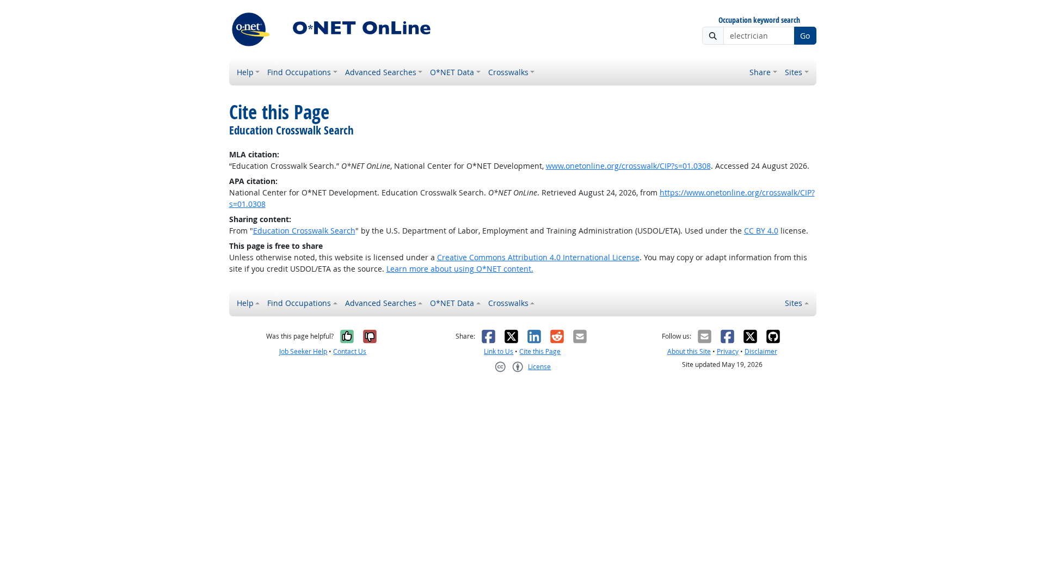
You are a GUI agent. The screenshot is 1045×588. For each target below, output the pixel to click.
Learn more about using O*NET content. (459, 269)
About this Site (689, 351)
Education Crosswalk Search (304, 230)
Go (805, 35)
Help (245, 72)
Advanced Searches (380, 72)
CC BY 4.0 (761, 230)
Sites (793, 72)
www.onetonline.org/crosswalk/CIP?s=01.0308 (628, 166)
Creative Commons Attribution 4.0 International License (538, 257)
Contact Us (349, 351)
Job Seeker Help (303, 351)
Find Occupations (299, 72)
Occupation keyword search (759, 20)
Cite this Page (540, 351)
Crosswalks (508, 72)
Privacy (728, 351)
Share (760, 72)
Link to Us (498, 351)
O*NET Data (452, 72)
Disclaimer (761, 351)
